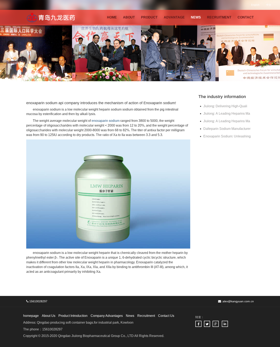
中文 (268, 4)
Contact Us (166, 315)
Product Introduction (73, 315)
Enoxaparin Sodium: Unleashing (227, 136)
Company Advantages (107, 315)
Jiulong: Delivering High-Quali (225, 106)
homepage (31, 315)
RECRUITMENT (219, 17)
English (255, 4)
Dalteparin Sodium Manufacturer (226, 128)
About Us (48, 315)
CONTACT (246, 17)
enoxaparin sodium (106, 120)
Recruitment (146, 315)
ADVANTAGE (174, 17)
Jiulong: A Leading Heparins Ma (226, 113)
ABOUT (129, 17)
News (130, 315)
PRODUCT (149, 17)
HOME (112, 17)
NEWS (196, 17)
